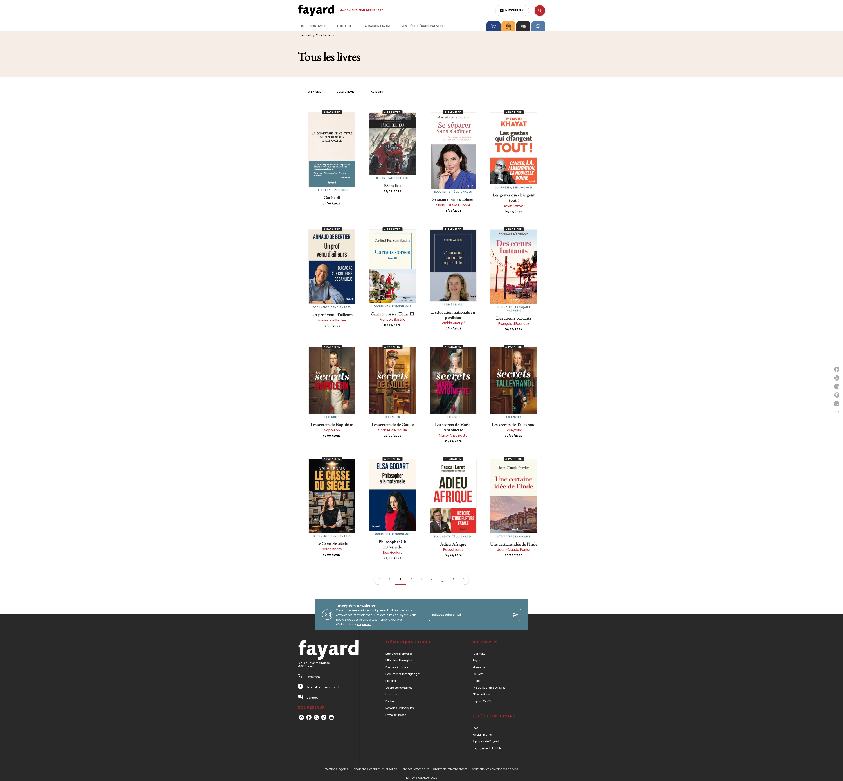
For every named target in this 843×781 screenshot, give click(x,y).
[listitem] (301, 717)
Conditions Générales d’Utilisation (374, 769)
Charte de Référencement (450, 769)
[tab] (302, 26)
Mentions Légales (336, 769)
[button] (512, 10)
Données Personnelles (415, 769)
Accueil (306, 35)
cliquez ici (364, 624)
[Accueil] (316, 10)
